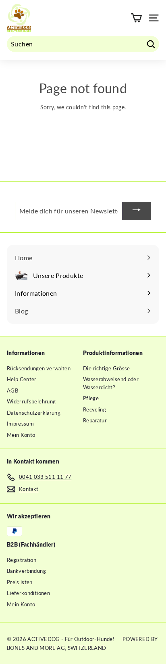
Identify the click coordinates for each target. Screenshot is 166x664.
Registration (21, 560)
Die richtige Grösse (106, 368)
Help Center (22, 379)
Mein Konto (21, 435)
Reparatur (95, 420)
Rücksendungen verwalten (39, 368)
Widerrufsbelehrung (31, 401)
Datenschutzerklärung (33, 412)
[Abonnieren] (136, 211)
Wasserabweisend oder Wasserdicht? (111, 383)
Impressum (20, 423)
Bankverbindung (26, 571)
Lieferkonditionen (28, 593)
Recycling (94, 409)
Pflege (91, 398)
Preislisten (20, 582)
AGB (12, 390)
